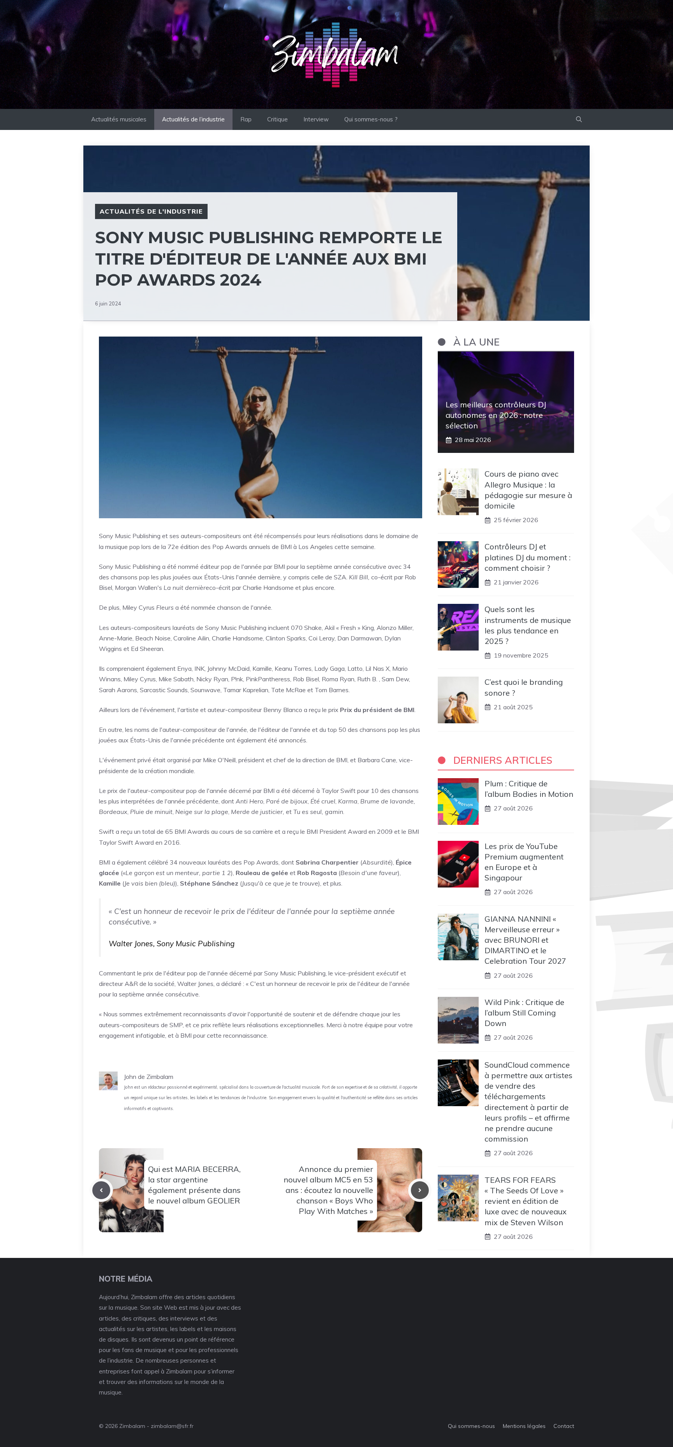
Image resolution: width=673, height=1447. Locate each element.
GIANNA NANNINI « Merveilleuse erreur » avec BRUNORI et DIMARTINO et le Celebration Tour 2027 (525, 940)
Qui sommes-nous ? (371, 119)
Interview (316, 119)
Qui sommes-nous (471, 1425)
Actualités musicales (118, 119)
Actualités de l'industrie (151, 211)
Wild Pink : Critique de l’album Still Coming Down (524, 1012)
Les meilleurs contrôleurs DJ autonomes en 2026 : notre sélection (496, 415)
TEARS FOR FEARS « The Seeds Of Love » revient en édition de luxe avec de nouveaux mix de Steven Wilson (525, 1201)
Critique (277, 119)
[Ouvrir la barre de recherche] (579, 119)
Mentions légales (524, 1425)
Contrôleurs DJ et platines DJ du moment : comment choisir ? (527, 557)
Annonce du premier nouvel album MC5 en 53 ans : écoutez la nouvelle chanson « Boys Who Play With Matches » (328, 1190)
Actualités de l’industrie (193, 119)
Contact (563, 1425)
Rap (246, 119)
